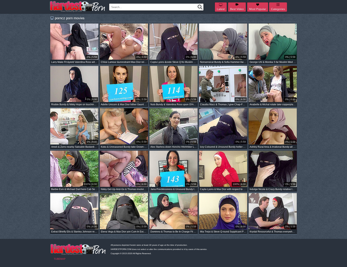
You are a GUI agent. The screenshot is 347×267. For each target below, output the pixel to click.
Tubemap (59, 259)
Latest (221, 9)
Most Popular (257, 9)
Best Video (237, 9)
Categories (278, 9)
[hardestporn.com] (78, 6)
